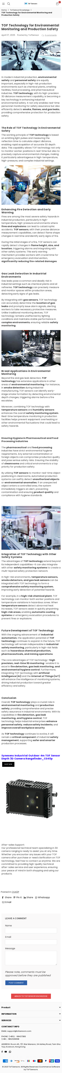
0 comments (51, 35)
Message (10, 948)
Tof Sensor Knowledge (19, 10)
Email (8, 937)
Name (8, 925)
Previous (9, 906)
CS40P (15, 892)
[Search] (8, 3)
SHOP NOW (8, 764)
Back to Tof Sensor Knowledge (31, 996)
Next (55, 906)
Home (4, 10)
